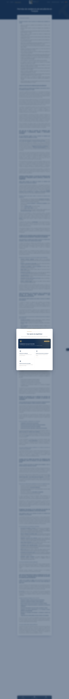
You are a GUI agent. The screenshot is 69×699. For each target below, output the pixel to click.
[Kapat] (51, 330)
